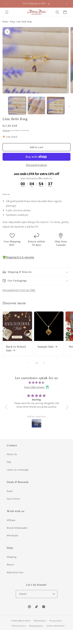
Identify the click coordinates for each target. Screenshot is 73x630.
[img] (37, 382)
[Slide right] (69, 106)
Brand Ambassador (17, 527)
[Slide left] (3, 106)
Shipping (6, 130)
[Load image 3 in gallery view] (56, 105)
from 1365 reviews (34, 387)
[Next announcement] (66, 3)
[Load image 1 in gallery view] (17, 105)
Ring (12, 22)
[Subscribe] (53, 594)
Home (5, 22)
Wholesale (12, 535)
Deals (10, 491)
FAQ (9, 462)
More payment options (36, 165)
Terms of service (19, 626)
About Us (12, 454)
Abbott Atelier (24, 620)
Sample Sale (46, 346)
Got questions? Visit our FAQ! (19, 290)
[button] (7, 12)
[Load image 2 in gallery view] (36, 105)
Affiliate (11, 520)
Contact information (55, 626)
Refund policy (40, 620)
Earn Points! (13, 498)
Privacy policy (55, 620)
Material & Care (15, 572)
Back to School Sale (16, 348)
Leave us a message (17, 469)
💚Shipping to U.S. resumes (18, 257)
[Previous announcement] (6, 3)
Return (10, 564)
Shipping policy (36, 626)
